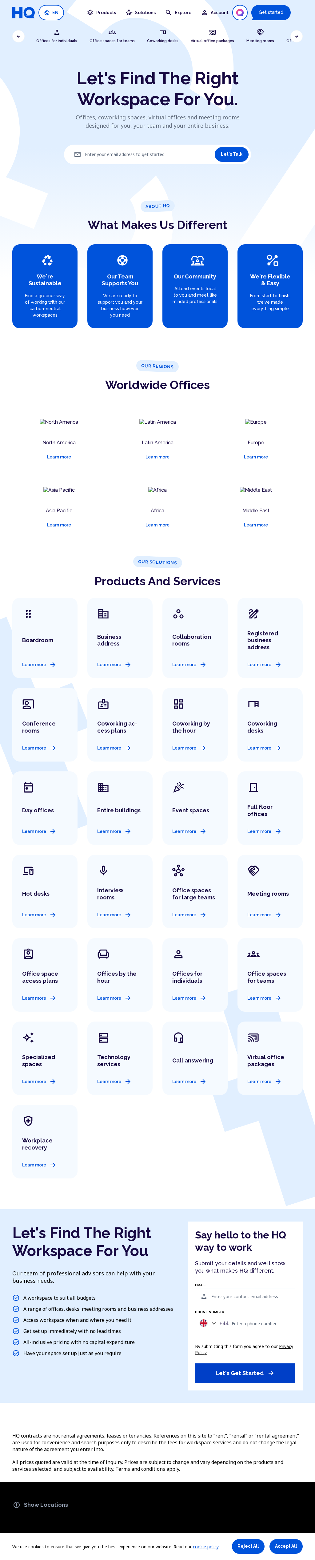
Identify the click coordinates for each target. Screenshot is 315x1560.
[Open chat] (240, 12)
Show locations (40, 1505)
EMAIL (200, 1285)
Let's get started (245, 1373)
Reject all (248, 1546)
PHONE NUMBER (209, 1312)
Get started (271, 12)
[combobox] (212, 1323)
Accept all (286, 1546)
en (51, 12)
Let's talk (231, 154)
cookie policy (205, 1547)
